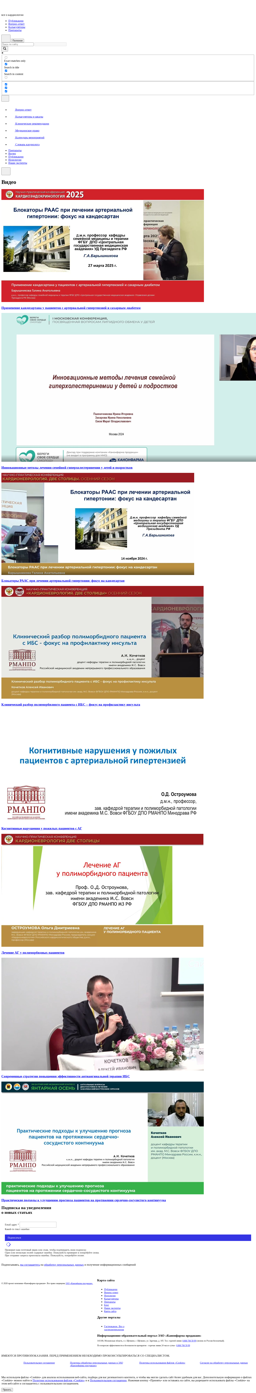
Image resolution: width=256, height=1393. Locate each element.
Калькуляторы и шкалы (29, 116)
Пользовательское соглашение (39, 1363)
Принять (7, 1389)
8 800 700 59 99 (189, 1341)
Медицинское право (27, 130)
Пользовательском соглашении (108, 1380)
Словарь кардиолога (27, 144)
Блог (106, 1305)
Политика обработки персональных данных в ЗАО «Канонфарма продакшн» (96, 1364)
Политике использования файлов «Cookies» (59, 1380)
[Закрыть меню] (5, 171)
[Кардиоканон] (25, 8)
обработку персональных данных (64, 1264)
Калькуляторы (16, 27)
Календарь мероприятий (29, 137)
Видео (12, 153)
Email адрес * (12, 1224)
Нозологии (14, 159)
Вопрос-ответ (16, 23)
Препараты (15, 30)
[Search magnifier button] (4, 48)
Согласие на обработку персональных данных (224, 1363)
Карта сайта (110, 1311)
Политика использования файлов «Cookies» (162, 1363)
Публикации (16, 20)
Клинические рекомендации (32, 123)
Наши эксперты (17, 162)
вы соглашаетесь (30, 1264)
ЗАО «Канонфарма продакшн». (79, 1283)
